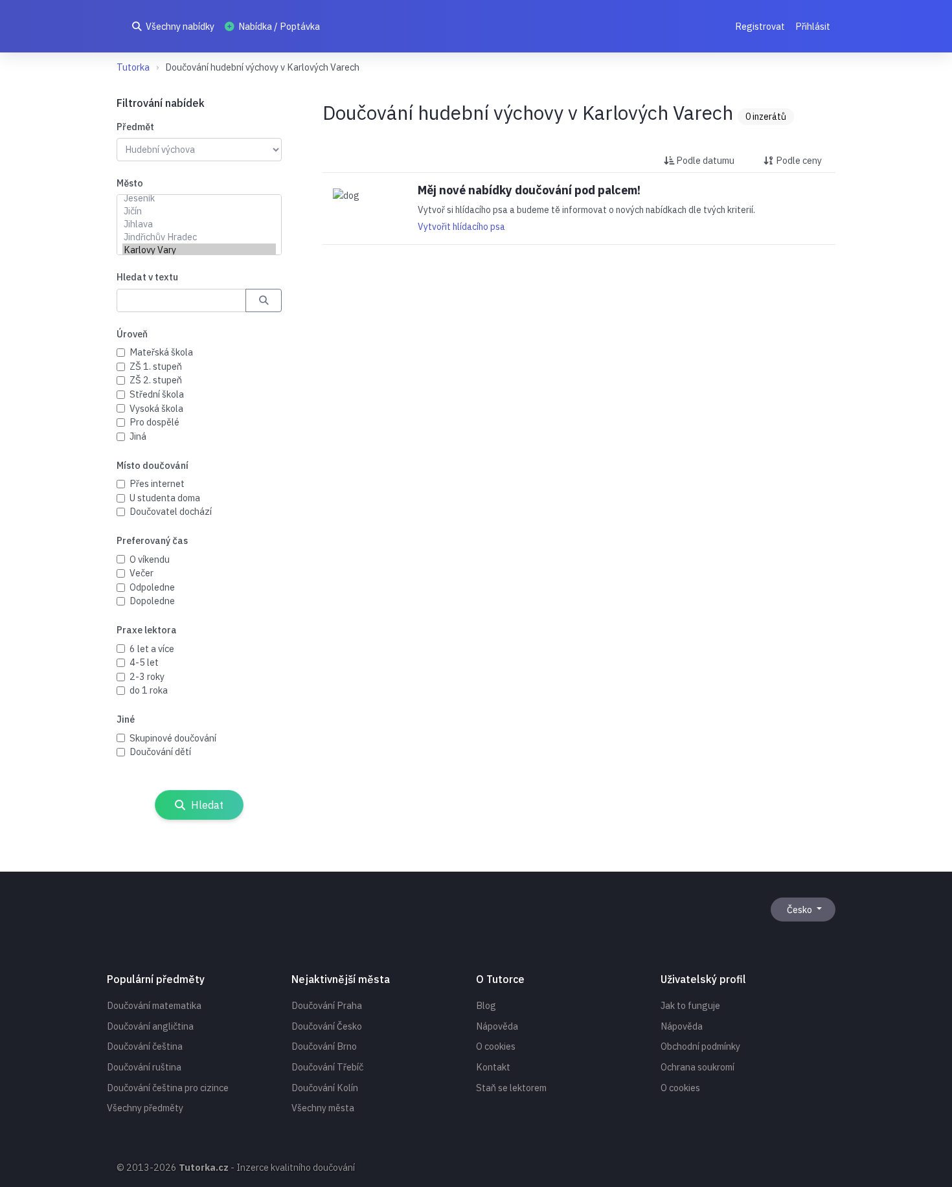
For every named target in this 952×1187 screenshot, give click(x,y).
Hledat (205, 804)
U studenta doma (165, 498)
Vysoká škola (156, 408)
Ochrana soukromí (697, 1067)
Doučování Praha (326, 1005)
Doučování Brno (324, 1046)
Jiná (138, 436)
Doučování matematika (154, 1005)
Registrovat (760, 26)
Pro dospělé (154, 422)
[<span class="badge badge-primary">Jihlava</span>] (199, 224)
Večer (141, 573)
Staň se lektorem (511, 1087)
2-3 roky (147, 676)
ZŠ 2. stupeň (156, 380)
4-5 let (144, 662)
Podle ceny (798, 160)
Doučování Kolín (324, 1087)
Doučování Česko (326, 1026)
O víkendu (150, 559)
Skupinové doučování (173, 738)
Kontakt (493, 1067)
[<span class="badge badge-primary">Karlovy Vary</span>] (199, 249)
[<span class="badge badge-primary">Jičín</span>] (199, 211)
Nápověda (497, 1026)
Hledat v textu (147, 277)
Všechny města (322, 1108)
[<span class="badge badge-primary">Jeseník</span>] (199, 198)
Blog (486, 1005)
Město (130, 183)
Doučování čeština (145, 1046)
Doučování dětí (160, 751)
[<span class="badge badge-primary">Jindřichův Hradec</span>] (199, 237)
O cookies (496, 1046)
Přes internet (157, 483)
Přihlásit (812, 26)
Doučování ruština (144, 1067)
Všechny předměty (145, 1108)
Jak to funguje (690, 1005)
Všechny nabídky (179, 26)
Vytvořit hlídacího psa (461, 226)
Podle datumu (704, 160)
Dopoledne (152, 600)
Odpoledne (152, 587)
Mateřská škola (161, 352)
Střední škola (157, 394)
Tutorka (133, 67)
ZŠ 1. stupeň (156, 366)
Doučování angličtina (150, 1026)
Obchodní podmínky (700, 1046)
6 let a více (152, 648)
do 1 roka (149, 690)
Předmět (135, 126)
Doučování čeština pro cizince (168, 1087)
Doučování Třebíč (327, 1067)
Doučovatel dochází (171, 511)
